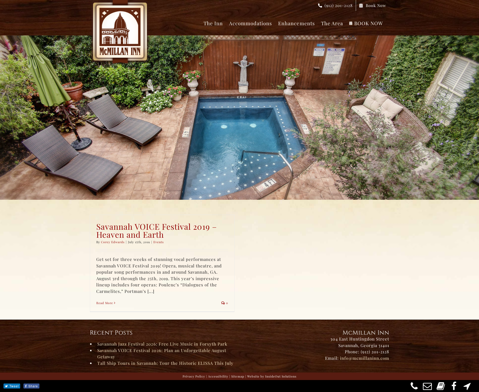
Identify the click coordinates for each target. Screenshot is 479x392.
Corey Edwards (112, 242)
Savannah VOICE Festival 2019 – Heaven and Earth (156, 230)
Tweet (14, 386)
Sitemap (237, 376)
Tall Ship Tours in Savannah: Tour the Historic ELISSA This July (165, 363)
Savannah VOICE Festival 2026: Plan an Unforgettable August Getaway (161, 354)
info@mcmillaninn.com (364, 358)
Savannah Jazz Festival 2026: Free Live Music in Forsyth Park (162, 344)
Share (33, 386)
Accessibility (218, 376)
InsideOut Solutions (280, 376)
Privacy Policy (194, 376)
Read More (104, 303)
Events (158, 242)
